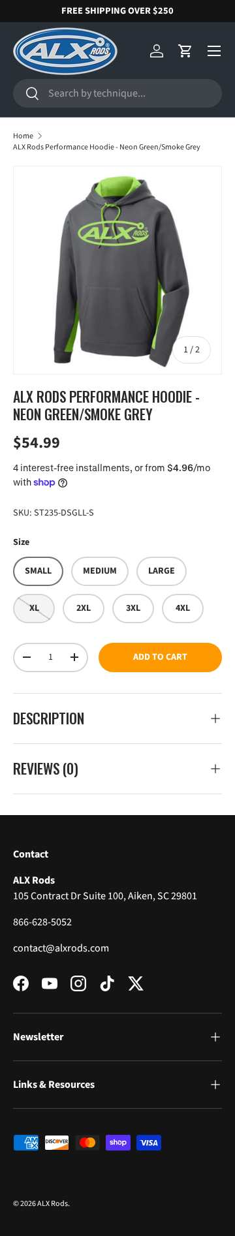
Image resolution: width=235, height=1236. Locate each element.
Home (23, 136)
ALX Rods (52, 1203)
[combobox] (117, 93)
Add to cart (160, 657)
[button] (185, 51)
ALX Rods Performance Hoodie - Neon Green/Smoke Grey (106, 147)
